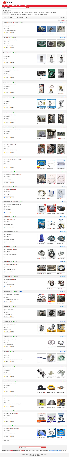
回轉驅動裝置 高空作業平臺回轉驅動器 (61, 392)
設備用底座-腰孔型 (49, 377)
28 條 (8, 148)
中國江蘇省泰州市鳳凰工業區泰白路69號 (13, 299)
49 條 (8, 58)
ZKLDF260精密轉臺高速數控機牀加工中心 (41, 108)
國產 (8, 219)
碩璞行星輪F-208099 (50, 153)
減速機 (14, 84)
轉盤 (8, 40)
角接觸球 (12, 189)
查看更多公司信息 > (63, 22)
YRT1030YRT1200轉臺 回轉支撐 (41, 168)
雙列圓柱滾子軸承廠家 (36, 14)
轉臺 (8, 428)
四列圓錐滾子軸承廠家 (12, 14)
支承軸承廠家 (26, 12)
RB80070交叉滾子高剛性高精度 (61, 78)
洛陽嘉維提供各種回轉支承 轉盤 (41, 273)
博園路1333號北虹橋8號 (10, 239)
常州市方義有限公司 (7, 127)
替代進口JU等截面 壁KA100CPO (41, 183)
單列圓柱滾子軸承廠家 (43, 14)
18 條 (8, 267)
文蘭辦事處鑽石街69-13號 (10, 284)
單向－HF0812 (59, 362)
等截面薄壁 (9, 99)
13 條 (8, 178)
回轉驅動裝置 (11, 383)
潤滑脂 (13, 25)
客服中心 (30, 454)
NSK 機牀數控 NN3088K (51, 93)
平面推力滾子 (14, 174)
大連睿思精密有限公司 (8, 276)
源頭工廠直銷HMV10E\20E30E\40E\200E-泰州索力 (51, 303)
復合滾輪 (18, 129)
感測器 (10, 234)
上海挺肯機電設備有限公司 (8, 321)
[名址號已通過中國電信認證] (20, 291)
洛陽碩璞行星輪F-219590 (61, 153)
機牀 (8, 189)
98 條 (8, 312)
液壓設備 (8, 398)
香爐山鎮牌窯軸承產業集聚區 (11, 45)
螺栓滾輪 (14, 129)
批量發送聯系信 (63, 17)
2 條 (7, 282)
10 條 (8, 133)
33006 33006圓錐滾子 (41, 258)
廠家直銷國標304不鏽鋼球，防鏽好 (61, 318)
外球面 (16, 413)
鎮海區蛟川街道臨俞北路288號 (11, 30)
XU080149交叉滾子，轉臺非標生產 (51, 78)
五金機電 (13, 219)
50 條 (8, 73)
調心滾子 (12, 413)
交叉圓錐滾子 (13, 159)
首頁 (4, 5)
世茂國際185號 (9, 90)
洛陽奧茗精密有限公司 (8, 97)
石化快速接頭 (9, 204)
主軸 (15, 189)
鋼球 (11, 309)
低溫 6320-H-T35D (50, 198)
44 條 (8, 402)
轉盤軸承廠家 (29, 14)
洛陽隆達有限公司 (7, 37)
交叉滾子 (14, 99)
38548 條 (8, 237)
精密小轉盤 (14, 40)
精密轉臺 (18, 99)
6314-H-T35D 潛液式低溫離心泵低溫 (41, 198)
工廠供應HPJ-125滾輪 (51, 123)
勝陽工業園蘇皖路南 (10, 344)
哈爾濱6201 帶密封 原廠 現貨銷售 (61, 228)
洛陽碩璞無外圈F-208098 (41, 153)
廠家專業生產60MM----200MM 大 (41, 318)
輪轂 (15, 249)
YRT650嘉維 (59, 273)
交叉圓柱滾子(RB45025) (51, 437)
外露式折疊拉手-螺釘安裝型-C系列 (61, 377)
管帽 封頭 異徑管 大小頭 (60, 213)
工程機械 (12, 144)
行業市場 (25, 5)
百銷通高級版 (16, 22)
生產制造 (8, 26)
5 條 (7, 327)
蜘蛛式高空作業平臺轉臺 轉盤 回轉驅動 (41, 392)
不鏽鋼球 (8, 309)
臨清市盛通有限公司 (7, 216)
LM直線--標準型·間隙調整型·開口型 (41, 377)
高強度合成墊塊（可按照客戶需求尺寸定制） (61, 407)
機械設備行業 (14, 5)
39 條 (8, 163)
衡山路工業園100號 (9, 75)
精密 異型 (40, 213)
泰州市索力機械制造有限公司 (8, 291)
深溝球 (12, 249)
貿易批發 (8, 86)
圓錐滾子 (9, 249)
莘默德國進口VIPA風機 (60, 243)
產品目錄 (6, 10)
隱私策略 (38, 454)
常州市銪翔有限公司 (7, 112)
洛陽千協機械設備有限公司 (8, 67)
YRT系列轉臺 (18, 159)
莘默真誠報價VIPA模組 (50, 243)
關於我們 (23, 454)
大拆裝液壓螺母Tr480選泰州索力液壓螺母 (41, 303)
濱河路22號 (8, 105)
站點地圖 (34, 454)
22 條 (8, 88)
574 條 (8, 28)
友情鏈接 (45, 454)
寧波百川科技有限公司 (8, 22)
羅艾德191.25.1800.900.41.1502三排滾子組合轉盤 (61, 48)
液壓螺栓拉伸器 (16, 294)
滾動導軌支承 (39, 362)
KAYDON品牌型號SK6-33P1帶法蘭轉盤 (51, 48)
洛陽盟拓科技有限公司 (8, 52)
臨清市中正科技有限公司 (8, 171)
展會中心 (20, 5)
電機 (8, 25)
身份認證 (22, 22)
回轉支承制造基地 (49, 273)
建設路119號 (9, 60)
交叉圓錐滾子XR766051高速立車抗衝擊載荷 (61, 108)
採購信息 (8, 5)
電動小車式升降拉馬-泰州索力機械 (61, 303)
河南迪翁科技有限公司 (8, 410)
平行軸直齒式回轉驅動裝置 (51, 392)
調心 (12, 324)
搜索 (27, 7)
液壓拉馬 (8, 294)
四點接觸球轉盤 (13, 264)
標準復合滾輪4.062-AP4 (41, 138)
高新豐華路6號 (9, 164)
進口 (11, 84)
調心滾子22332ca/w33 (41, 228)
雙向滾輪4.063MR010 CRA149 (41, 123)
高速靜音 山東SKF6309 (51, 228)
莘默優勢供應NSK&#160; (41, 243)
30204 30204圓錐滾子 (61, 258)
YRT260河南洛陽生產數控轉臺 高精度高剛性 (41, 78)
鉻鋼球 (13, 309)
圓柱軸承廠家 (16, 12)
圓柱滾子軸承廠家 (41, 12)
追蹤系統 (14, 383)
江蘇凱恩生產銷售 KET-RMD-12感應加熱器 (41, 407)
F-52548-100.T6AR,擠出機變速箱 (51, 63)
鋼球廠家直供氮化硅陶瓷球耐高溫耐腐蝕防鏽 (51, 318)
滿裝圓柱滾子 (9, 129)
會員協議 (42, 454)
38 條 (8, 372)
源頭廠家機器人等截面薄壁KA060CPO (61, 183)
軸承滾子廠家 (11, 12)
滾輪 (13, 114)
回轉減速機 (8, 339)
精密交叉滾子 (59, 437)
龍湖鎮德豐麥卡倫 (9, 418)
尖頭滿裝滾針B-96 (50, 362)
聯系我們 (27, 454)
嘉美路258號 (9, 329)
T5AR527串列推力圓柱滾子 (61, 63)
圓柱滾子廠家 (19, 14)
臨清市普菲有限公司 (7, 246)
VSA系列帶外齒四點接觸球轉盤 (51, 108)
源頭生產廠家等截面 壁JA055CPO (51, 183)
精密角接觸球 (49, 288)
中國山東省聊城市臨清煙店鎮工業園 (12, 254)
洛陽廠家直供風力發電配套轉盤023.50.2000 (41, 48)
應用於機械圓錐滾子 (41, 333)
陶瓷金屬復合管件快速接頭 (51, 213)
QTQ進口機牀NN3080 (61, 93)
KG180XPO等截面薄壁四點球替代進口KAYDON (51, 168)
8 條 (7, 387)
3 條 (7, 222)
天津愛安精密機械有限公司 (8, 366)
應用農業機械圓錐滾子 (51, 333)
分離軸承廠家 (36, 12)
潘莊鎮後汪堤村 (9, 179)
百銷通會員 (5, 17)
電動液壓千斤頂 (12, 294)
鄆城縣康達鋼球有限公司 (7, 306)
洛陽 (8, 264)
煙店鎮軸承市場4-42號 (10, 224)
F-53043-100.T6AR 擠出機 (41, 63)
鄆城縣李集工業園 (9, 314)
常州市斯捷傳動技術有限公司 (8, 381)
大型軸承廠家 (31, 12)
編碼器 (8, 234)
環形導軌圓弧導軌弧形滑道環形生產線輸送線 (61, 168)
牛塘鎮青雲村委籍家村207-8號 (11, 120)
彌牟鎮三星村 (9, 209)
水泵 (15, 144)
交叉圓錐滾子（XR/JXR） (41, 437)
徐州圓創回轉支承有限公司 (8, 336)
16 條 (8, 103)
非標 (11, 25)
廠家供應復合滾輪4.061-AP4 (51, 138)
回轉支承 (17, 264)
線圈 (11, 234)
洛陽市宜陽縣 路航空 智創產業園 (11, 433)
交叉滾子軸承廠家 (53, 12)
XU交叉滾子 (59, 198)
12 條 (8, 118)
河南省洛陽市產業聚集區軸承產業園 (12, 269)
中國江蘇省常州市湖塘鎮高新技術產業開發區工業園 (14, 359)
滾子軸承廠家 (47, 12)
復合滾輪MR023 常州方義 (61, 138)
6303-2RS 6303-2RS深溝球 (51, 258)
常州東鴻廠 (6, 351)
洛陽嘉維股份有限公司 (8, 261)
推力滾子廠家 (21, 12)
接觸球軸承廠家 (24, 14)
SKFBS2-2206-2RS (40, 93)
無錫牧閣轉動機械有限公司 (8, 82)
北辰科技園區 (9, 374)
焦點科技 (35, 455)
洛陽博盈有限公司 (7, 425)
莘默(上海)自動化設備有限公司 (8, 231)
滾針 (11, 114)
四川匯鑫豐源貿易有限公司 (8, 201)
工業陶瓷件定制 (13, 204)
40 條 (8, 43)
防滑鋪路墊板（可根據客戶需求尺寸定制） (51, 407)
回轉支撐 (11, 40)
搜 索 (43, 447)
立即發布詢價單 (11, 444)
